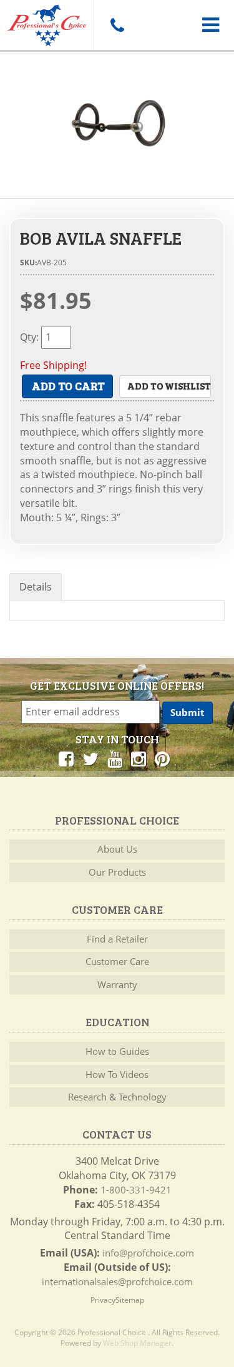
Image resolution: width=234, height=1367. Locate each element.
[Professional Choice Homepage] (47, 23)
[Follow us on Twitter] (90, 758)
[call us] (117, 25)
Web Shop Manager (137, 1343)
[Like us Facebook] (66, 758)
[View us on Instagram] (138, 758)
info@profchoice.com (148, 1253)
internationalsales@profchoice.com (117, 1281)
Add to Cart (68, 385)
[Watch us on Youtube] (114, 758)
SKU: (28, 262)
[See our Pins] (162, 758)
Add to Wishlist (168, 386)
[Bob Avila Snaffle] (117, 125)
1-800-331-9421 (136, 1189)
